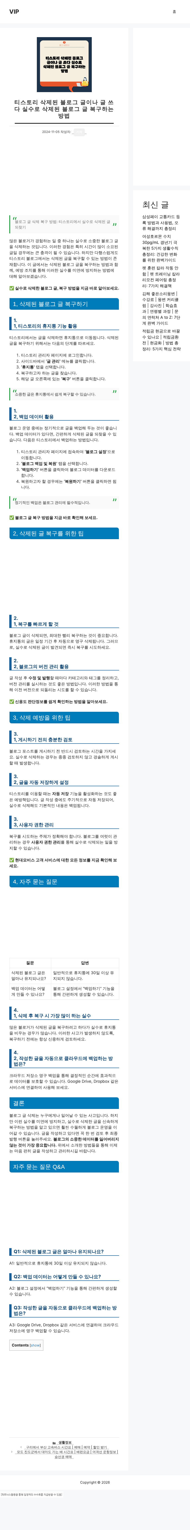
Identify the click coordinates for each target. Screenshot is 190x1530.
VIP (14, 11)
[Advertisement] (64, 178)
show (35, 1345)
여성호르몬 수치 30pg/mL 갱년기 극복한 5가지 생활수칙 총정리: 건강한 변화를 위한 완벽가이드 (160, 248)
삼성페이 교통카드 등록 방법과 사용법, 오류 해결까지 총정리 (161, 222)
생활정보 (65, 1442)
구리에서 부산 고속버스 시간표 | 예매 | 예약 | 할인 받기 (66, 1447)
